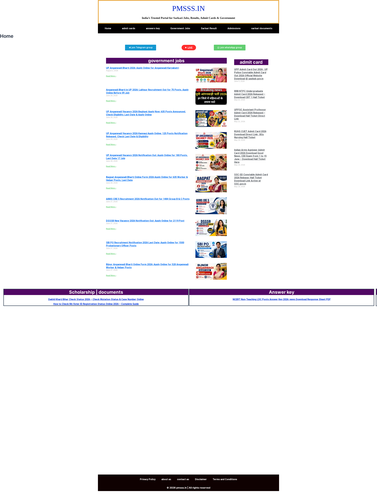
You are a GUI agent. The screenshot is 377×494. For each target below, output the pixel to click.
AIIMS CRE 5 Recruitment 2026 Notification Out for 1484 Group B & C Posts (148, 199)
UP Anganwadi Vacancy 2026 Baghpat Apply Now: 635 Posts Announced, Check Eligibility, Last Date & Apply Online (146, 113)
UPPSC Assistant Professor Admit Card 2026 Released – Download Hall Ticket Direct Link (250, 114)
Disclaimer (201, 479)
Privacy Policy (148, 479)
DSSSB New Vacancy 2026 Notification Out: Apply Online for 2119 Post (145, 220)
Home (108, 28)
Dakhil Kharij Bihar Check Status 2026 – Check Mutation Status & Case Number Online (96, 299)
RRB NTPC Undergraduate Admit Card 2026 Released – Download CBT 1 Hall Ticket (249, 94)
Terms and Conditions (225, 479)
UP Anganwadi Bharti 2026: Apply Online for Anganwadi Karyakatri (142, 68)
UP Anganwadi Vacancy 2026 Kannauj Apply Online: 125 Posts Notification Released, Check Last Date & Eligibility (146, 135)
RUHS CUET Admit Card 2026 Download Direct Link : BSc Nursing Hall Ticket (250, 134)
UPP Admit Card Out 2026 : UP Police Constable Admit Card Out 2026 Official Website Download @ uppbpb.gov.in (251, 74)
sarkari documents (261, 28)
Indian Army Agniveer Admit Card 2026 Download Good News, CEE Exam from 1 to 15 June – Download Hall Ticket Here (250, 156)
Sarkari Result (209, 28)
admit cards (128, 28)
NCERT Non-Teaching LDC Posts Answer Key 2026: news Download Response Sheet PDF (282, 299)
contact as (183, 479)
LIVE (190, 47)
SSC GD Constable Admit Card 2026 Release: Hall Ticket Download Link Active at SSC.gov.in (251, 179)
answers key (153, 28)
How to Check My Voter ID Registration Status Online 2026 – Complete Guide (96, 304)
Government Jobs (180, 28)
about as (166, 479)
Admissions (234, 28)
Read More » (111, 76)
